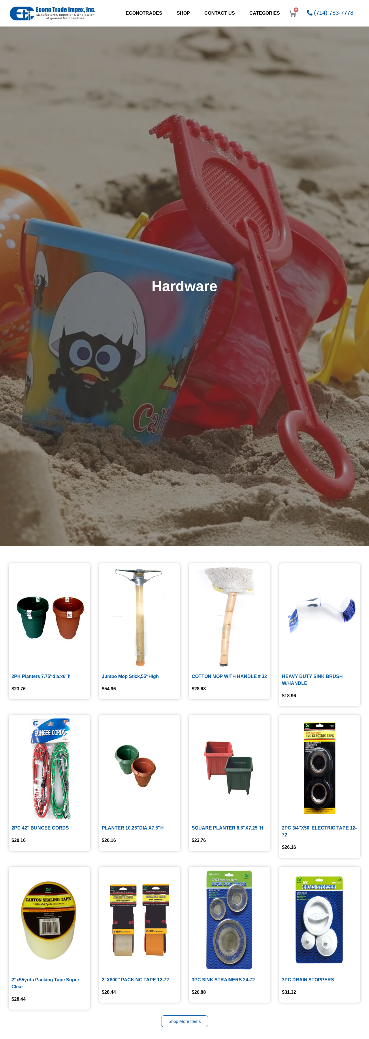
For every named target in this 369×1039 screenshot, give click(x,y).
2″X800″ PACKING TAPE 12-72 (135, 979)
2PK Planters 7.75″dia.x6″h (41, 676)
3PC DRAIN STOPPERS (308, 979)
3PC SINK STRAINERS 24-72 (223, 979)
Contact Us (219, 13)
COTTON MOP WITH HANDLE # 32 (229, 676)
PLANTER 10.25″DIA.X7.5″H (133, 827)
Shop (183, 13)
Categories (264, 13)
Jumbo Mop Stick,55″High (130, 676)
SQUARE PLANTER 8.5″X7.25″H (227, 827)
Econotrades (144, 13)
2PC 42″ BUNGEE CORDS (40, 827)
